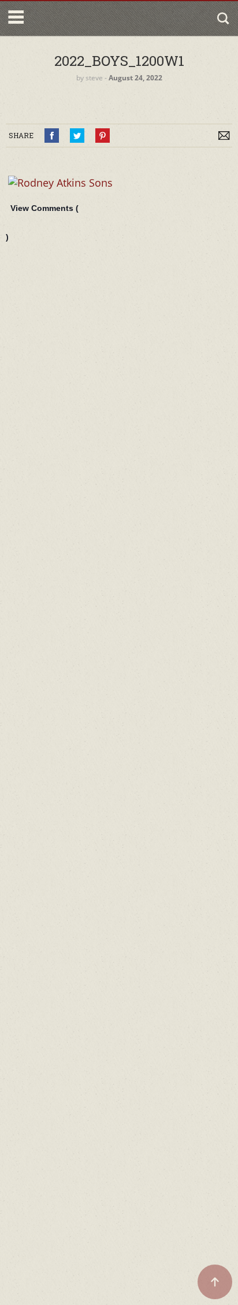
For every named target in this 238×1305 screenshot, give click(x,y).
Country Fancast (76, 18)
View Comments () (42, 222)
